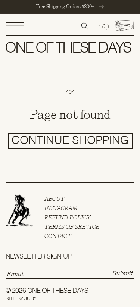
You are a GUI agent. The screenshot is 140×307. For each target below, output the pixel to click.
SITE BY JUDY (21, 298)
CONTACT (57, 236)
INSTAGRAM (61, 208)
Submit (123, 273)
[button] (15, 26)
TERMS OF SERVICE (71, 226)
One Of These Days (57, 291)
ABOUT (54, 198)
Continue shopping (70, 141)
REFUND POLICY (67, 217)
